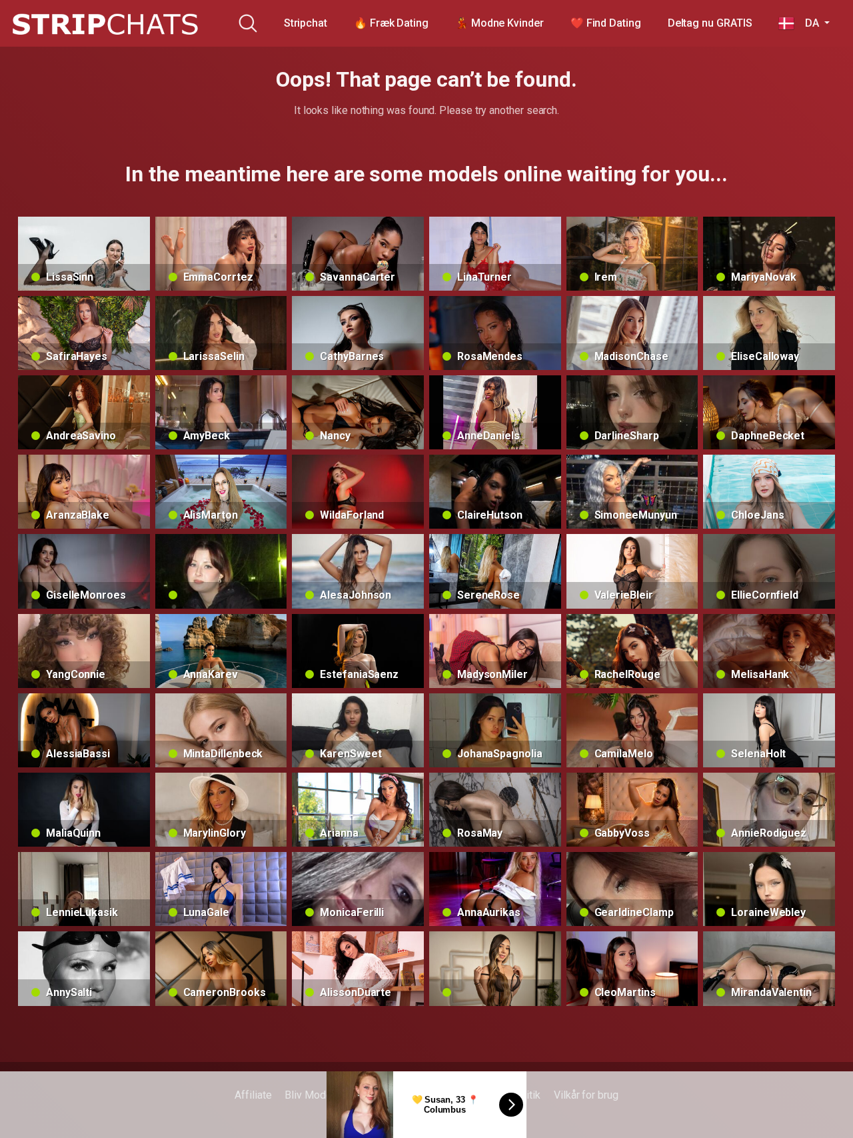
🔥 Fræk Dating (391, 23)
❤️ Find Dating (605, 23)
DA (807, 23)
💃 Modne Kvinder (499, 23)
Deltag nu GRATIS (710, 23)
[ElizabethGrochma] (221, 571)
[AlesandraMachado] (495, 968)
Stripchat (305, 23)
